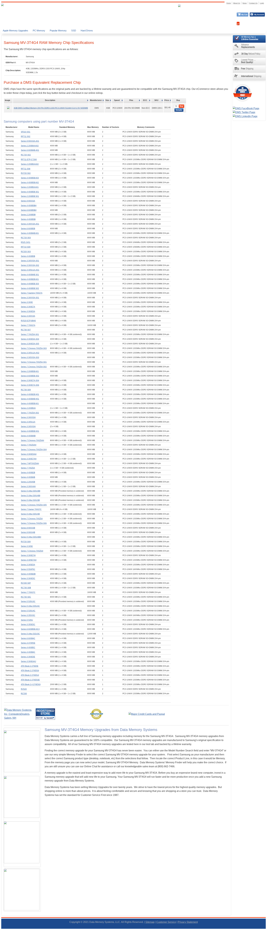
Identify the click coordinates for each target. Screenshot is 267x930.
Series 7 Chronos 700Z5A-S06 (34, 523)
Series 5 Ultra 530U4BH (31, 537)
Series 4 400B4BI (28, 436)
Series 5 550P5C (28, 569)
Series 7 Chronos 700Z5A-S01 (34, 362)
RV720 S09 (26, 542)
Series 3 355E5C (28, 624)
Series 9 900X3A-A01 (30, 141)
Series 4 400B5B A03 (30, 178)
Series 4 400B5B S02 (30, 288)
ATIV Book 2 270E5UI (30, 675)
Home (228, 3)
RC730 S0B (26, 588)
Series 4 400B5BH (28, 205)
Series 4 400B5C (28, 647)
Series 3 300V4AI (28, 486)
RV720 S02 (26, 173)
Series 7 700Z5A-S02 (30, 413)
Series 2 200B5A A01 (30, 187)
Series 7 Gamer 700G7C (31, 509)
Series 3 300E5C (28, 578)
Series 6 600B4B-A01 (30, 150)
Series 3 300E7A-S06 (30, 385)
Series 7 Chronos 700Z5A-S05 (34, 505)
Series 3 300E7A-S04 (30, 380)
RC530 (24, 693)
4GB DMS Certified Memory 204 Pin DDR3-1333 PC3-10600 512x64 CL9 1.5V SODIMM (51, 108)
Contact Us (253, 3)
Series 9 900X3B (28, 528)
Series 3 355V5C (28, 615)
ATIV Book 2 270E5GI (30, 670)
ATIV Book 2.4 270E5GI (30, 684)
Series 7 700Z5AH (28, 445)
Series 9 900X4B (28, 532)
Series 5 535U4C (28, 611)
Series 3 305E (27, 546)
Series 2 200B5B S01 (30, 196)
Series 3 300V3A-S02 (30, 265)
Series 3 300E (27, 302)
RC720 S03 (26, 238)
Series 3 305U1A (28, 422)
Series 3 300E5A (28, 311)
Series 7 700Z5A (28, 468)
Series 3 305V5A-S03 (30, 357)
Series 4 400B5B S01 (30, 192)
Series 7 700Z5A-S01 (30, 334)
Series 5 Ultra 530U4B (30, 514)
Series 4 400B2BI (28, 574)
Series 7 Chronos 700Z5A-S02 (34, 367)
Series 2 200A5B (28, 482)
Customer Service (166, 922)
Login (262, 3)
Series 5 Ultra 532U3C (30, 634)
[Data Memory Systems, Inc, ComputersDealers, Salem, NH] (19, 718)
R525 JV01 (25, 242)
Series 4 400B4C (28, 652)
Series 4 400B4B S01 (30, 275)
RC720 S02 (26, 155)
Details (179, 110)
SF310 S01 (25, 132)
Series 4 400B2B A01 (30, 279)
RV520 (24, 689)
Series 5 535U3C (28, 601)
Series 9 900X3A (28, 201)
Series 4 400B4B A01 (30, 233)
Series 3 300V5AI (28, 417)
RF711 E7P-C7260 (29, 159)
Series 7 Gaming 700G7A (31, 293)
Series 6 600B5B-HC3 (30, 629)
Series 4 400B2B (28, 472)
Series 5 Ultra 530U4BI (30, 496)
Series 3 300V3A (28, 316)
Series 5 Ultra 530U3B (30, 500)
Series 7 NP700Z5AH (30, 463)
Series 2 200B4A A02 (30, 146)
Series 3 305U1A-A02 (30, 353)
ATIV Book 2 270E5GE (30, 680)
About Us (236, 3)
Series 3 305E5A (28, 565)
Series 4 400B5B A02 (30, 182)
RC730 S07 (26, 330)
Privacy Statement (188, 922)
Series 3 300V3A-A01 (30, 224)
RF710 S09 (25, 247)
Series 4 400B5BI (28, 219)
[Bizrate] (51, 718)
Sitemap (150, 922)
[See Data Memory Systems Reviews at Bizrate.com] (45, 714)
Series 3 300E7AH (28, 459)
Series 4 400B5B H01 (30, 431)
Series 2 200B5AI (28, 408)
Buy (181, 106)
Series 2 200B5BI (28, 215)
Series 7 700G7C (28, 592)
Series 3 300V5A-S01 (30, 298)
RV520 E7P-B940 (28, 321)
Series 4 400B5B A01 (30, 403)
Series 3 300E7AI (28, 555)
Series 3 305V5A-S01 (30, 261)
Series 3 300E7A (28, 307)
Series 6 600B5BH (28, 210)
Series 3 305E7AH (28, 560)
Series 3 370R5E (28, 643)
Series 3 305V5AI (28, 426)
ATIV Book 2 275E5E (29, 666)
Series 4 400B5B (28, 256)
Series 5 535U (27, 620)
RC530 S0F (26, 583)
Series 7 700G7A (28, 325)
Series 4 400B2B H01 (30, 394)
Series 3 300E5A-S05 (30, 344)
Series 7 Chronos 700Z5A (32, 519)
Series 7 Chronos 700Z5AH (32, 440)
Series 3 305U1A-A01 (30, 270)
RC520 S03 (26, 252)
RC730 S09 (26, 390)
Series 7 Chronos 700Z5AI (32, 551)
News (244, 3)
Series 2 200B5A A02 (30, 164)
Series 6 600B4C (28, 638)
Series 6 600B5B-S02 (30, 376)
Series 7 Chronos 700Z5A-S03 (34, 348)
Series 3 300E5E (28, 657)
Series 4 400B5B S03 (30, 284)
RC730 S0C (26, 597)
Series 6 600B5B (28, 228)
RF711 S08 (25, 169)
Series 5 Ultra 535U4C (30, 606)
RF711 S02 (25, 136)
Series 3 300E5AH (28, 454)
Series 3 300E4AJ (28, 661)
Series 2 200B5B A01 (30, 371)
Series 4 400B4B (28, 477)
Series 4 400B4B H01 (30, 399)
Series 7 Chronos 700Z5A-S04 (34, 449)
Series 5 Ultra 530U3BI (30, 491)
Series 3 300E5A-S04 (30, 339)
